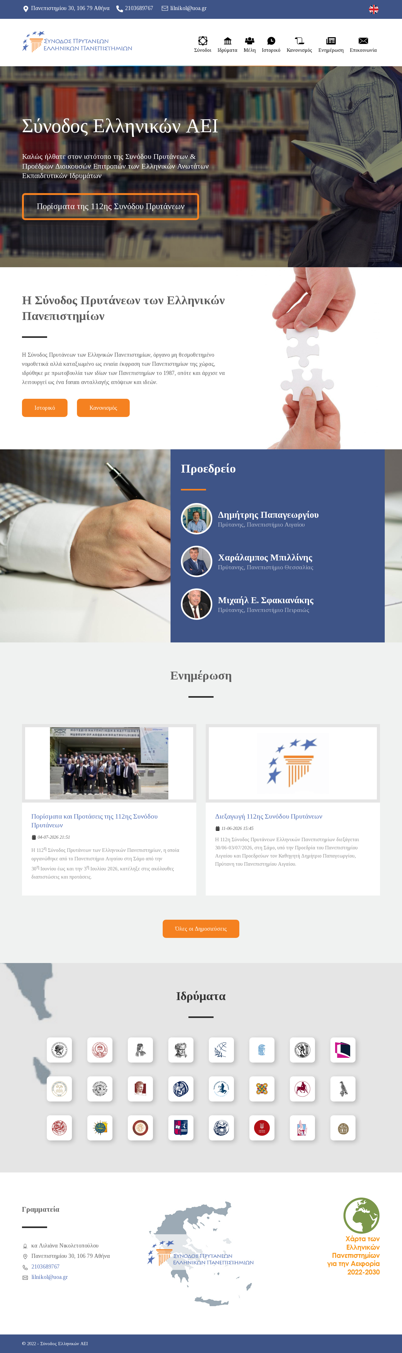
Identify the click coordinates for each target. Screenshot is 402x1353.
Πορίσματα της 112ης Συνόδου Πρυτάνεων (111, 206)
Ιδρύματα (227, 50)
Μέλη (250, 50)
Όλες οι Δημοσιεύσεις (201, 929)
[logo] (77, 41)
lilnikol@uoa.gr (188, 8)
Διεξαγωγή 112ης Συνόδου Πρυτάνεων (268, 816)
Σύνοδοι (202, 50)
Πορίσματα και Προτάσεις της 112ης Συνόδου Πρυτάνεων (94, 821)
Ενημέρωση (331, 50)
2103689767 (139, 8)
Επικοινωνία (363, 50)
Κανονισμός (299, 50)
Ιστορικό (271, 50)
